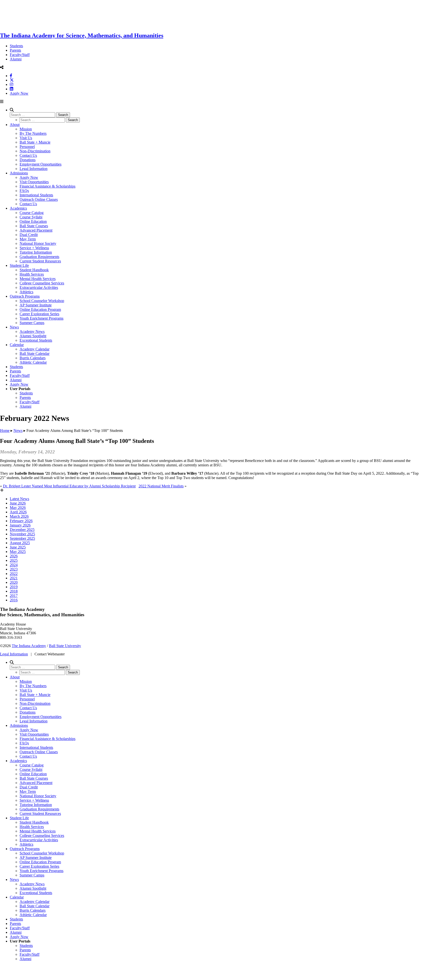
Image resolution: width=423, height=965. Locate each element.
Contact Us (28, 155)
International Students (36, 195)
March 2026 (19, 516)
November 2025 (22, 534)
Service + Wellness (34, 248)
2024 (14, 565)
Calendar (17, 345)
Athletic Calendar (33, 362)
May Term (28, 239)
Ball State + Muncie (35, 142)
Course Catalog (32, 213)
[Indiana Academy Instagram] (11, 84)
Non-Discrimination (35, 151)
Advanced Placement (36, 230)
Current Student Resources (40, 261)
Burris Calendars (33, 358)
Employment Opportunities (40, 164)
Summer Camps (32, 323)
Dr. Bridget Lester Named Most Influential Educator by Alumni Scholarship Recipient (69, 486)
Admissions (19, 173)
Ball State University (65, 646)
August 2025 (20, 543)
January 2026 (20, 525)
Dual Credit (29, 235)
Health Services (32, 274)
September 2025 (22, 538)
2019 (14, 587)
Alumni (16, 59)
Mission (26, 129)
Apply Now (19, 93)
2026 (14, 556)
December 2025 (22, 529)
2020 (14, 582)
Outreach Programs (25, 296)
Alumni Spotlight (33, 336)
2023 (14, 569)
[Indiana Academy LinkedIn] (11, 89)
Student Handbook (34, 270)
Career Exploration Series (39, 314)
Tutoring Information (36, 252)
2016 (14, 600)
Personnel (27, 147)
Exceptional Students (36, 340)
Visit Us (26, 138)
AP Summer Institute (36, 305)
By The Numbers (33, 133)
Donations (27, 160)
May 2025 (18, 552)
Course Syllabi (31, 217)
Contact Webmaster (50, 654)
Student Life (19, 265)
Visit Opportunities (34, 182)
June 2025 (18, 547)
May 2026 (18, 507)
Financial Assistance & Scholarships (47, 186)
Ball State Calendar (34, 353)
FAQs (24, 191)
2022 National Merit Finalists (161, 486)
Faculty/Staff (20, 55)
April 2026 (18, 512)
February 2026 (21, 521)
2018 (14, 591)
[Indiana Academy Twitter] (12, 80)
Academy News (32, 331)
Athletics (26, 292)
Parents (15, 50)
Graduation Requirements (39, 257)
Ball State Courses (34, 226)
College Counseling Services (42, 283)
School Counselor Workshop (42, 301)
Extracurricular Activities (39, 287)
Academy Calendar (34, 349)
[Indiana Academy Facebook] (11, 76)
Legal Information (33, 169)
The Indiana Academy (29, 646)
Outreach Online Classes (39, 199)
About (15, 125)
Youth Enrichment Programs (41, 318)
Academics (18, 208)
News (14, 327)
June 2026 (18, 503)
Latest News (19, 499)
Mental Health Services (38, 279)
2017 (14, 596)
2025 (14, 560)
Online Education (33, 221)
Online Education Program (40, 309)
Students (16, 46)
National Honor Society (38, 243)
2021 (14, 578)
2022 (14, 574)
